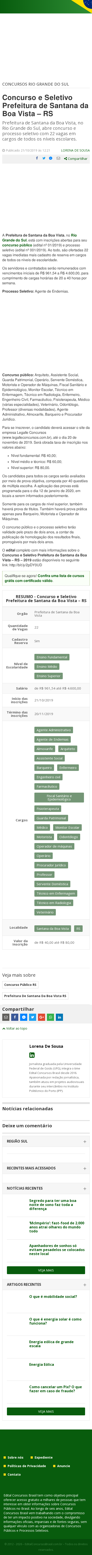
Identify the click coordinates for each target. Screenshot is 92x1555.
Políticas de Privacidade (27, 1466)
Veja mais (46, 1270)
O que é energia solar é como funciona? (55, 1321)
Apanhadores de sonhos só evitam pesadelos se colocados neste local (57, 1249)
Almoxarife (45, 748)
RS (78, 928)
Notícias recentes (25, 1188)
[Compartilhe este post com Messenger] (51, 158)
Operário (43, 855)
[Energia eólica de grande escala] (16, 1347)
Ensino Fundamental (52, 657)
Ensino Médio (47, 666)
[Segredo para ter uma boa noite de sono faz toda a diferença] (16, 1206)
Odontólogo (68, 837)
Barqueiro (44, 767)
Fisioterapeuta (48, 808)
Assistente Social (50, 758)
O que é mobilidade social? (53, 1296)
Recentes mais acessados (31, 1168)
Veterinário (45, 912)
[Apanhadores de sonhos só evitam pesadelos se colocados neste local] (16, 1251)
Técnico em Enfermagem (56, 893)
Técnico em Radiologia (54, 902)
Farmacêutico (47, 786)
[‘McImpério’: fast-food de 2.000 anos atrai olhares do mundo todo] (16, 1228)
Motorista (44, 837)
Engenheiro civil (48, 777)
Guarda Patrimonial (51, 818)
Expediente (44, 1457)
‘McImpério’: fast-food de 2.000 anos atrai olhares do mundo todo (56, 1227)
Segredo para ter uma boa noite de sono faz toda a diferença (52, 1204)
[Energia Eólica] (16, 1369)
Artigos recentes (24, 1284)
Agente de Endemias (53, 739)
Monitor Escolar (67, 827)
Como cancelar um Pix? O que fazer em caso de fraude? (55, 1388)
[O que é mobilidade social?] (16, 1302)
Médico (42, 827)
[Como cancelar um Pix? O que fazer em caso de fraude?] (16, 1392)
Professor (44, 874)
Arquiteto (68, 748)
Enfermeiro (68, 767)
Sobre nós (15, 1457)
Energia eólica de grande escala (51, 1343)
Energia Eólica (41, 1364)
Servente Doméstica (52, 884)
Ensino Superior (49, 676)
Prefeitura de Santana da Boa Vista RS (35, 996)
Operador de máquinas (54, 846)
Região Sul (17, 1141)
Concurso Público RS (20, 984)
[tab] (46, 1141)
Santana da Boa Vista (53, 928)
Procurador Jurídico (51, 865)
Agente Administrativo (54, 730)
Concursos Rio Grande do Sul (35, 84)
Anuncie (63, 1466)
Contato (14, 1474)
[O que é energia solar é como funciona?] (16, 1324)
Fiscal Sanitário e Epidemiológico (59, 797)
